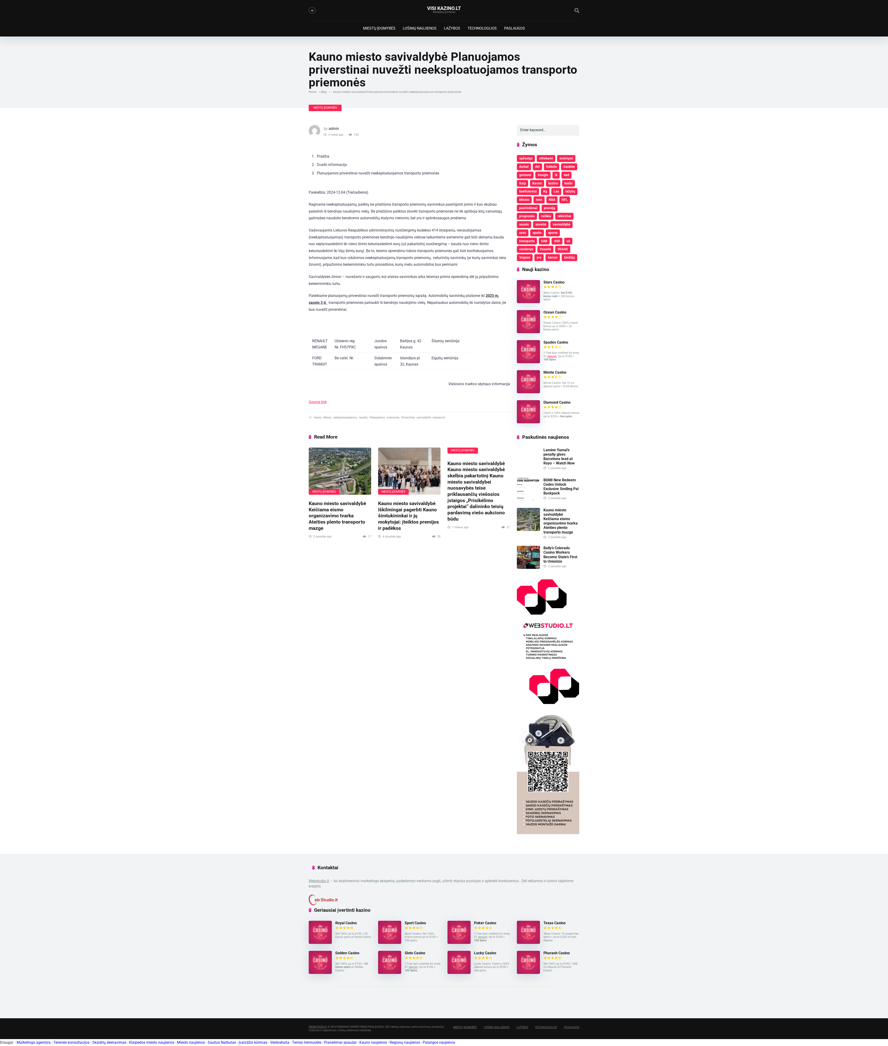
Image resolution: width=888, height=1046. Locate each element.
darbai (524, 166)
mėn (539, 199)
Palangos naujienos (439, 1042)
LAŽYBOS (452, 28)
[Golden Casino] (320, 972)
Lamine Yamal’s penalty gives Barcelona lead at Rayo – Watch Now (559, 457)
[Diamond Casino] (528, 422)
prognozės (527, 216)
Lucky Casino (485, 953)
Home (312, 92)
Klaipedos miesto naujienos (151, 1042)
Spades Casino (555, 342)
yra (539, 257)
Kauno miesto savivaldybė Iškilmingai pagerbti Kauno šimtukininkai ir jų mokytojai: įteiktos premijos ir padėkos (408, 515)
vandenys (526, 249)
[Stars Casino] (528, 302)
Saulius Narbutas (222, 1042)
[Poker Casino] (459, 942)
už (568, 241)
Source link (318, 402)
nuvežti (363, 417)
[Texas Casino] (528, 942)
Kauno (317, 417)
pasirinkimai (528, 208)
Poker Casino (485, 923)
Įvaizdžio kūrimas (253, 1042)
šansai (553, 257)
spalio (537, 233)
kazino (553, 183)
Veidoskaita (279, 1042)
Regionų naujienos (405, 1042)
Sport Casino (415, 923)
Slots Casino (415, 953)
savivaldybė (423, 417)
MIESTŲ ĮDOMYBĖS (379, 28)
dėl (537, 166)
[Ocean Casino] (528, 332)
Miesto (327, 417)
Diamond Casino (556, 402)
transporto (439, 417)
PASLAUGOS (514, 28)
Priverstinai (408, 417)
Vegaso (524, 257)
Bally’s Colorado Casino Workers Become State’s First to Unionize (560, 555)
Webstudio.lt (319, 881)
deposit (552, 356)
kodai (568, 183)
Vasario (545, 249)
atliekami (546, 158)
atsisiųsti (566, 158)
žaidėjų (569, 257)
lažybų (570, 191)
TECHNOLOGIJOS (482, 28)
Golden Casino (347, 953)
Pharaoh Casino (556, 953)
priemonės (393, 417)
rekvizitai (564, 216)
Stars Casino (553, 282)
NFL (565, 199)
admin (334, 128)
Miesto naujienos (191, 1042)
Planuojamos (377, 417)
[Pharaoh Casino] (528, 972)
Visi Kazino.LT (444, 8)
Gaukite (569, 166)
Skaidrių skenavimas (109, 1042)
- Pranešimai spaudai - (340, 1042)
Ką (545, 191)
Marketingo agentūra (34, 1042)
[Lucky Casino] (459, 972)
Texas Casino (554, 923)
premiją (549, 208)
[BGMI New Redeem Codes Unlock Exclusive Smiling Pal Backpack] (528, 499)
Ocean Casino (554, 312)
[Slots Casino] (389, 972)
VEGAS (563, 249)
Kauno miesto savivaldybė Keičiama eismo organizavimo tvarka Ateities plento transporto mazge (337, 515)
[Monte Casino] (528, 392)
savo (522, 233)
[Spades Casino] (528, 362)
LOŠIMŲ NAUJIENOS (420, 28)
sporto (553, 233)
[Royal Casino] (320, 942)
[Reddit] (312, 10)
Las (556, 191)
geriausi (525, 175)
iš (556, 175)
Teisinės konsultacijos (71, 1042)
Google (543, 175)
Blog (324, 92)
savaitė (540, 224)
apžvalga (526, 158)
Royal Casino (346, 923)
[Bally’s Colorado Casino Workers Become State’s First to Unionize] (528, 567)
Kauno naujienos (373, 1042)
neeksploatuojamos (345, 417)
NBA (552, 199)
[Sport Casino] (389, 942)
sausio (524, 224)
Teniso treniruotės (306, 1042)
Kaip (522, 183)
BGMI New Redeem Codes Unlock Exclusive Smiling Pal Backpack (561, 487)
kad (566, 175)
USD (557, 241)
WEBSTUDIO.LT (318, 1026)
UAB (544, 241)
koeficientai (528, 191)
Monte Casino (554, 372)
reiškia (546, 216)
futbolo (551, 166)
